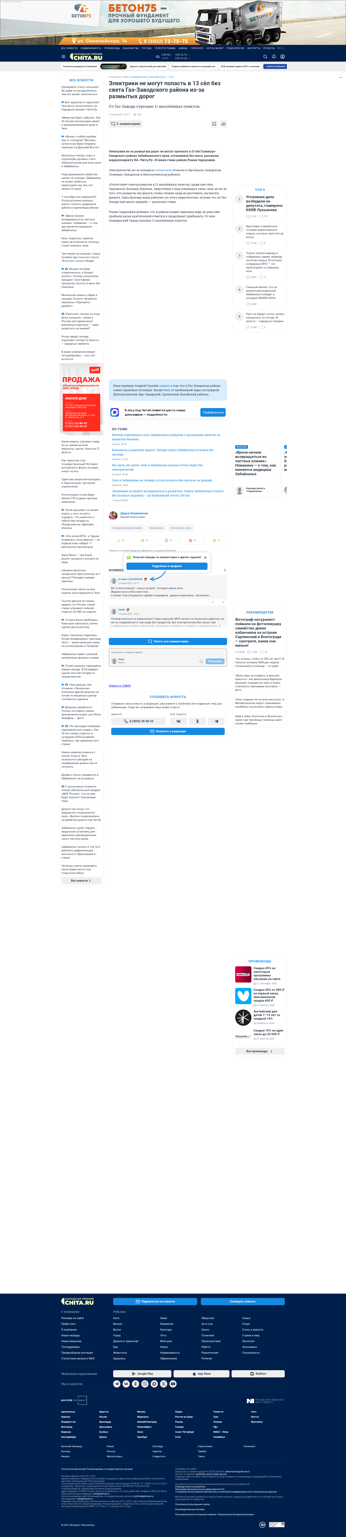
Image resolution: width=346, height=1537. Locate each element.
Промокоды (112, 48)
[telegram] (116, 1383)
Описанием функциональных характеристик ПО (199, 1489)
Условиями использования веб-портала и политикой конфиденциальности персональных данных (226, 1492)
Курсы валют (215, 48)
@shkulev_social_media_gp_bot (211, 1474)
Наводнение (156, 528)
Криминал (166, 1324)
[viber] (144, 1383)
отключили (163, 170)
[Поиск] (265, 57)
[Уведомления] (274, 57)
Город (117, 1335)
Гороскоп (196, 48)
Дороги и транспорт (126, 1341)
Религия (206, 1358)
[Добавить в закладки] (214, 124)
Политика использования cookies (192, 1504)
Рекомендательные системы (190, 1509)
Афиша (183, 48)
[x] (163, 1383)
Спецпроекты (251, 1352)
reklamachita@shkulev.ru (237, 1471)
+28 (213, 632)
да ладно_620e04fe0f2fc (130, 579)
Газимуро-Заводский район (127, 528)
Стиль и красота (252, 1329)
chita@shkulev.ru (101, 1494)
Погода (147, 48)
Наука (164, 1347)
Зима (163, 1318)
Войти (122, 662)
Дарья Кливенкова (134, 513)
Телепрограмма (165, 48)
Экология (248, 1341)
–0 (222, 602)
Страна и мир (250, 1335)
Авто (116, 1318)
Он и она (207, 1324)
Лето (163, 1335)
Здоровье (119, 1358)
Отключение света (180, 528)
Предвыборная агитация (77, 1352)
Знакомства (131, 48)
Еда (115, 1347)
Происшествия (211, 1341)
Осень (205, 1329)
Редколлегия (235, 48)
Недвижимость (91, 48)
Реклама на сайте (72, 1318)
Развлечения (209, 1352)
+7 (212, 602)
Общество (207, 1318)
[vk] (126, 1383)
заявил (164, 385)
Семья (246, 1318)
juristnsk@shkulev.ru (144, 1496)
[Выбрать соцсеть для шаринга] (223, 124)
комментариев (128, 124)
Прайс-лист (68, 1324)
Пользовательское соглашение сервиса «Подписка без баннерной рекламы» (214, 1514)
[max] (154, 1383)
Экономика (249, 1347)
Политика (207, 1335)
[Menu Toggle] (63, 57)
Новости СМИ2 (120, 685)
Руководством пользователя (190, 1486)
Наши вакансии (71, 1341)
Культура (166, 1329)
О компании (69, 1329)
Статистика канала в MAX (77, 1358)
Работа (205, 1347)
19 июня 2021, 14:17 (119, 114)
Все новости (69, 48)
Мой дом (166, 1341)
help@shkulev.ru (85, 1499)
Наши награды (70, 1335)
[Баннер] (113, 66)
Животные (120, 1352)
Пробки (283, 48)
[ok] (135, 1383)
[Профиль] (282, 57)
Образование (168, 1358)
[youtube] (173, 1383)
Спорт (246, 1324)
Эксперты (253, 48)
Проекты (269, 48)
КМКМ (121, 610)
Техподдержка (70, 1347)
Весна (117, 1329)
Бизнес (117, 1324)
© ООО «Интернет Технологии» (78, 1525)
